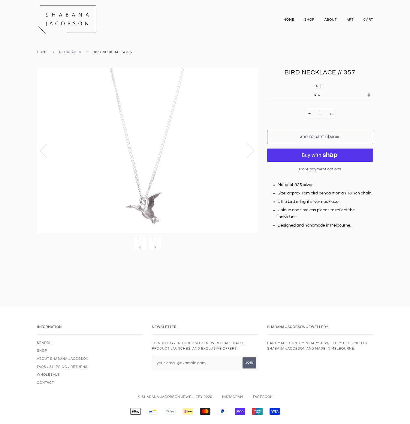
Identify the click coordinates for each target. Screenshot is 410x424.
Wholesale (48, 374)
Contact (45, 382)
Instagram (232, 396)
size (320, 86)
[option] (147, 150)
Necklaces (70, 52)
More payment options (320, 169)
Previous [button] (47, 150)
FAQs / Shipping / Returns (62, 366)
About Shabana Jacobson (63, 358)
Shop (309, 19)
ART (350, 19)
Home (289, 19)
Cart (368, 19)
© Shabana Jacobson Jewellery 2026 (175, 396)
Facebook (263, 396)
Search (44, 342)
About (330, 19)
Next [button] (247, 150)
